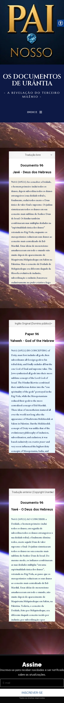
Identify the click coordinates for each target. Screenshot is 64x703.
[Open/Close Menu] (41, 112)
